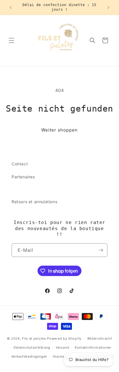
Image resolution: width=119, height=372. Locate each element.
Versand (62, 347)
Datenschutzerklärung (32, 347)
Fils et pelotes (34, 338)
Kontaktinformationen (93, 347)
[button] (11, 40)
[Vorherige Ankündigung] (10, 7)
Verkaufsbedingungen (29, 356)
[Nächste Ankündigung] (108, 7)
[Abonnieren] (100, 250)
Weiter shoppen (59, 130)
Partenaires (23, 176)
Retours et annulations (34, 201)
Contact (20, 163)
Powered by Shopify (64, 338)
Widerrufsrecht (99, 338)
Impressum (62, 356)
